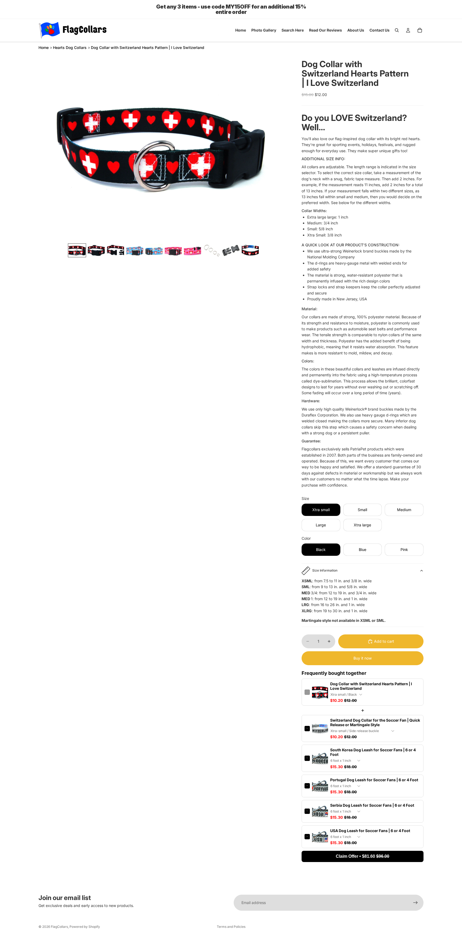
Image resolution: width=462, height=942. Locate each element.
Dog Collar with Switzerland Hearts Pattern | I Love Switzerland (371, 686)
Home (43, 47)
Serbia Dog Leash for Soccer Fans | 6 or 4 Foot (372, 805)
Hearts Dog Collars (70, 47)
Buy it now (362, 658)
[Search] (397, 30)
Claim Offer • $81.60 (362, 856)
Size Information (324, 570)
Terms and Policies (231, 927)
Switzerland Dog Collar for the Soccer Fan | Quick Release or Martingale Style (375, 722)
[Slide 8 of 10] (211, 250)
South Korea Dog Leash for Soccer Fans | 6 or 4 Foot (373, 752)
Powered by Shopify (85, 927)
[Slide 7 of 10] (192, 250)
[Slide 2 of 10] (96, 250)
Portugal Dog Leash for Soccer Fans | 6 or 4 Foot (374, 780)
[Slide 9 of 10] (231, 250)
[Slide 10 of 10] (250, 250)
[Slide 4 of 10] (134, 250)
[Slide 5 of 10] (154, 250)
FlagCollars (59, 927)
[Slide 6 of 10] (173, 250)
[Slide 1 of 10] (77, 250)
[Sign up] (415, 902)
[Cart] (420, 30)
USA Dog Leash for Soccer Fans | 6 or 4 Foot (370, 830)
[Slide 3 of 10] (115, 250)
